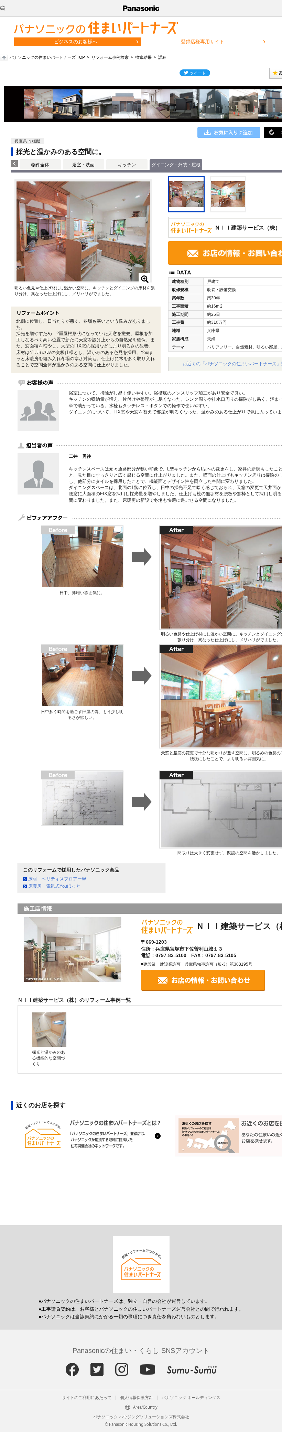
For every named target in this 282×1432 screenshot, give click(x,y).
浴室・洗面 (83, 164)
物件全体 (40, 164)
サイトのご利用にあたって (86, 1398)
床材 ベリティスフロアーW (57, 878)
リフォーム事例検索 (110, 57)
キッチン (127, 164)
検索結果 (143, 57)
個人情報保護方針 (136, 1398)
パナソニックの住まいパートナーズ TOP (47, 57)
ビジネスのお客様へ (75, 41)
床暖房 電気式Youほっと (54, 886)
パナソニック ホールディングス (191, 1398)
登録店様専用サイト (202, 41)
